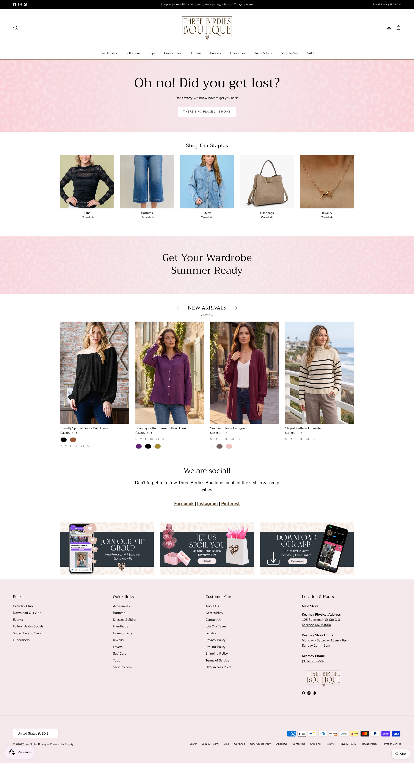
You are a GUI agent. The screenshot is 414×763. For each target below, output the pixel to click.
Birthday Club (23, 606)
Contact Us (213, 620)
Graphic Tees (172, 53)
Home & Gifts (263, 53)
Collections (132, 53)
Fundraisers (21, 640)
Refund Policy (215, 647)
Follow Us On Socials (28, 626)
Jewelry (118, 640)
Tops (152, 53)
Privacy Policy (215, 640)
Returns (330, 744)
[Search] (15, 27)
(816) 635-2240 (314, 661)
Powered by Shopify (61, 744)
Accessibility (214, 613)
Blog (226, 744)
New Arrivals (108, 53)
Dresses (215, 53)
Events (18, 620)
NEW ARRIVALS (207, 308)
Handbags (120, 626)
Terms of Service (217, 660)
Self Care (119, 653)
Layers (117, 647)
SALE (311, 53)
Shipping (315, 744)
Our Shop (239, 744)
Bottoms (195, 53)
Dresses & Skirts (124, 620)
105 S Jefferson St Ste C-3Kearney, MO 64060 (321, 619)
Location (211, 633)
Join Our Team (215, 626)
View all (207, 315)
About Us (212, 606)
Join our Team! (210, 744)
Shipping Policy (216, 653)
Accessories (237, 53)
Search (193, 744)
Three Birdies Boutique (35, 744)
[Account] (388, 27)
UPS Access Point (218, 667)
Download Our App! (27, 613)
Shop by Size (289, 53)
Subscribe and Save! (27, 633)
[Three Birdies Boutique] (207, 27)
